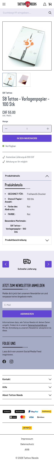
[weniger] (6, 128)
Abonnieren (27, 313)
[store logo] (27, 4)
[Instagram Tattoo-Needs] (11, 361)
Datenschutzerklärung (37, 325)
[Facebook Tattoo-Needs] (4, 361)
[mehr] (47, 128)
